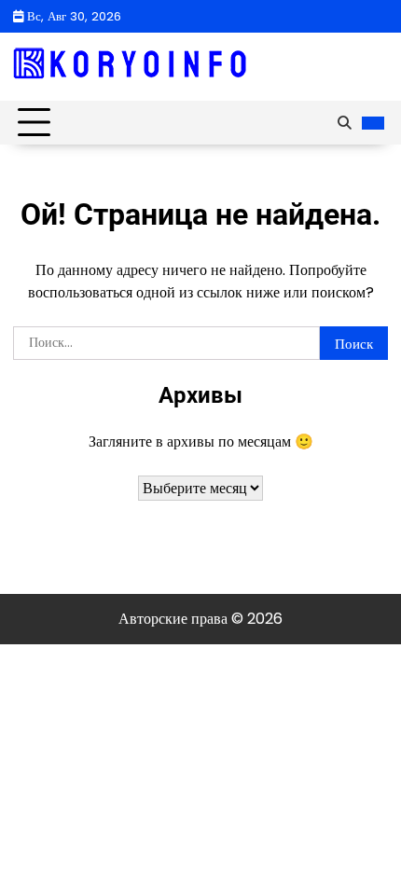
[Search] (344, 123)
